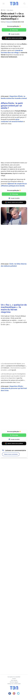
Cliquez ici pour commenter (11, 454)
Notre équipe (14, 680)
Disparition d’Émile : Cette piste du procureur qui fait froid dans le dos (14, 388)
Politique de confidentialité (14, 683)
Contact (14, 678)
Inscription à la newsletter (14, 677)
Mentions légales (14, 682)
